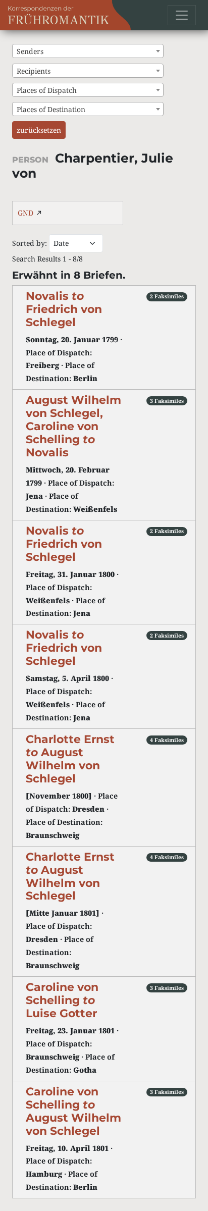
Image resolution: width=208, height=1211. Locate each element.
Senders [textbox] (30, 51)
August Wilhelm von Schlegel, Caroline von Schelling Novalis (73, 426)
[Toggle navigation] (182, 15)
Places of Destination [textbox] (51, 109)
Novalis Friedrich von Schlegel (64, 309)
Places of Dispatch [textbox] (47, 90)
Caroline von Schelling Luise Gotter (62, 1000)
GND (25, 213)
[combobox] (88, 51)
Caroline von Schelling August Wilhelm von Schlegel (73, 1111)
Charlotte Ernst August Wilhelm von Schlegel (70, 758)
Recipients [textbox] (33, 71)
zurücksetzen (39, 130)
